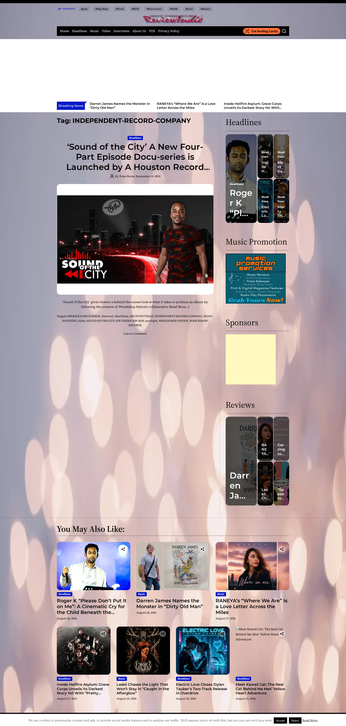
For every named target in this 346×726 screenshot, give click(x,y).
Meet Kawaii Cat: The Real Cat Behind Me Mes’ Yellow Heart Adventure (260, 688)
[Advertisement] (173, 71)
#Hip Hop (101, 9)
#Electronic (154, 9)
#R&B (135, 9)
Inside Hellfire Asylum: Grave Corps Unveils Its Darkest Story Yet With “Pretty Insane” (185, 107)
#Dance (205, 9)
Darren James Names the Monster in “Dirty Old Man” (169, 603)
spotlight (151, 321)
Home (64, 31)
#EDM (174, 9)
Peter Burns (127, 176)
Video (106, 31)
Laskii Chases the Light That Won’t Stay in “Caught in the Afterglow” (252, 105)
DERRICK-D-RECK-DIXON (83, 316)
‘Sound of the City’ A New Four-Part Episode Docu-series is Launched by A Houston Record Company (135, 162)
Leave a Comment (135, 334)
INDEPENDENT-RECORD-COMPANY (178, 316)
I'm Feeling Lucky (264, 31)
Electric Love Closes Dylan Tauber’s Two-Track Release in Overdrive (201, 688)
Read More (310, 720)
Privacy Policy (168, 31)
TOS (152, 31)
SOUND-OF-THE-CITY (100, 321)
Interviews (121, 31)
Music (94, 31)
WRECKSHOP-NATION (173, 321)
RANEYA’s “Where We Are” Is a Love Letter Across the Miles (119, 105)
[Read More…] (179, 306)
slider (81, 321)
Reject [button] (295, 720)
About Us (139, 31)
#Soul (189, 9)
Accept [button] (280, 720)
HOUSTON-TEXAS (141, 316)
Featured (107, 316)
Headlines (79, 31)
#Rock (120, 9)
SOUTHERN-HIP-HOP (130, 321)
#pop (84, 9)
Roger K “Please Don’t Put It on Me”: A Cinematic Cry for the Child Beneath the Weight (92, 609)
